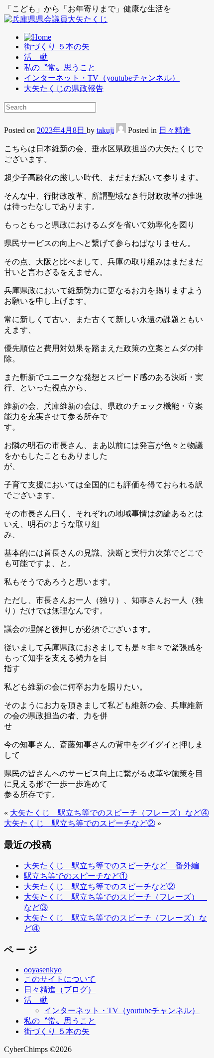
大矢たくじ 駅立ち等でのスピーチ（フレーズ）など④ (109, 813)
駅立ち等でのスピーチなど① (75, 876)
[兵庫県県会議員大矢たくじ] (55, 19)
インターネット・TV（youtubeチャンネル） (102, 78)
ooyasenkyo (43, 969)
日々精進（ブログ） (60, 989)
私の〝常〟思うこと (60, 67)
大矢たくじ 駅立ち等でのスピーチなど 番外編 (111, 865)
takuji (105, 130)
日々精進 (175, 130)
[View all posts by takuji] (121, 130)
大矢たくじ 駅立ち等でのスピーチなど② (79, 823)
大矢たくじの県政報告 (64, 88)
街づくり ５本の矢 (57, 46)
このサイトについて (60, 979)
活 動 (36, 57)
